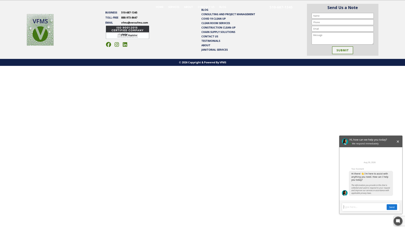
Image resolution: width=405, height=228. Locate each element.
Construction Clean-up (218, 27)
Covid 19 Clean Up (213, 18)
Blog (222, 7)
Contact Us (206, 7)
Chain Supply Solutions (218, 32)
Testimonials (210, 41)
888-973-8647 (129, 17)
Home (159, 7)
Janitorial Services (214, 49)
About (188, 7)
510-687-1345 (281, 7)
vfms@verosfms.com (134, 22)
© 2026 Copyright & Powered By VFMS (202, 62)
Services (173, 7)
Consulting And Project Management (228, 14)
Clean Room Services (215, 23)
